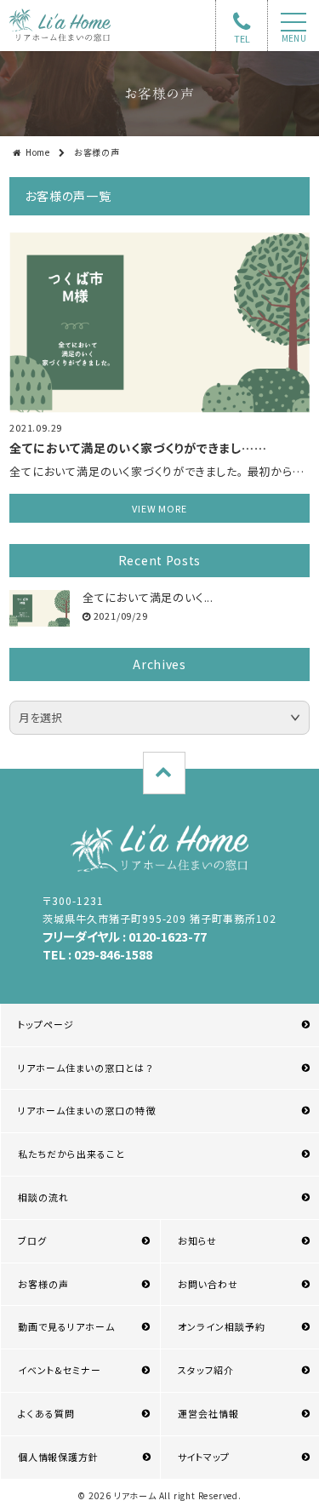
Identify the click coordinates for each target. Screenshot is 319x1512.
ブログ (32, 1240)
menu (294, 38)
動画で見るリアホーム (66, 1326)
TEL (242, 38)
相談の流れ (43, 1197)
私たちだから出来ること (71, 1153)
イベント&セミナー (59, 1370)
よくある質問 (46, 1413)
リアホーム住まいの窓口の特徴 (87, 1110)
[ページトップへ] (164, 773)
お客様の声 (43, 1284)
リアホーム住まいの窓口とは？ (85, 1067)
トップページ (46, 1024)
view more (159, 508)
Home (38, 152)
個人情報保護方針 (58, 1456)
